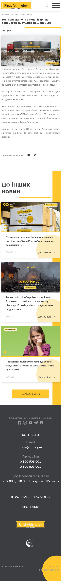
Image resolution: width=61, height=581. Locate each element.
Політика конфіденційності (49, 568)
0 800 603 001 (30, 466)
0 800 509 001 (30, 461)
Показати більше (30, 393)
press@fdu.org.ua (30, 447)
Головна (5, 14)
